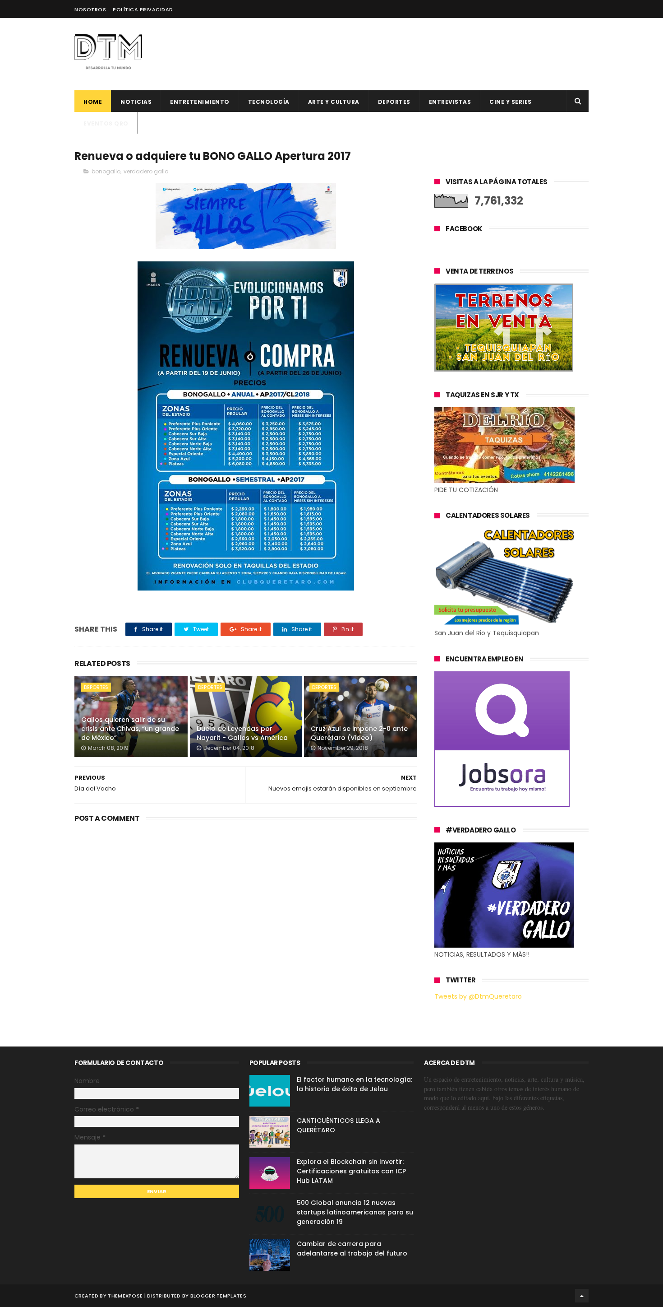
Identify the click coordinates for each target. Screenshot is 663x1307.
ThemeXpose (125, 1295)
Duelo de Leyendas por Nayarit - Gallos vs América (242, 733)
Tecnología (269, 102)
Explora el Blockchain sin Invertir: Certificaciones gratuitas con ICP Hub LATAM (351, 1171)
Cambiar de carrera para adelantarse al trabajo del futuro (352, 1248)
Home (92, 102)
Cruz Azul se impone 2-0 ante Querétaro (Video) (359, 733)
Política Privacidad (143, 9)
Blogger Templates (218, 1295)
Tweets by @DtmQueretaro (478, 996)
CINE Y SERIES (510, 102)
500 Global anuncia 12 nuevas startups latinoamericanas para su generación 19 (355, 1212)
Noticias (136, 102)
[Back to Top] (582, 1295)
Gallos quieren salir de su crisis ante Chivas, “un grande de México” (130, 728)
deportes (394, 102)
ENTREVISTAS (450, 102)
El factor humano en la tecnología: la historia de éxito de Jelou (354, 1084)
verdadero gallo (146, 171)
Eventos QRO (106, 123)
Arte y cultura (333, 102)
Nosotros (90, 9)
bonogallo (106, 171)
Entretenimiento (200, 102)
